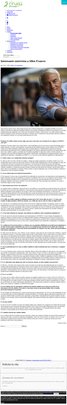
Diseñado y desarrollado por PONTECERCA (38, 360)
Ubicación (9, 52)
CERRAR (64, 2)
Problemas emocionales (16, 46)
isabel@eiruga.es (13, 15)
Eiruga (8, 28)
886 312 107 (11, 13)
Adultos (9, 31)
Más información (48, 393)
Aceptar (56, 393)
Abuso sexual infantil (16, 38)
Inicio (8, 27)
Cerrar (2, 403)
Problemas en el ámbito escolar (18, 42)
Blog (12, 65)
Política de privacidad (10, 357)
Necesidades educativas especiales (19, 47)
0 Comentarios (19, 65)
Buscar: (3, 326)
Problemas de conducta (16, 44)
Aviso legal (7, 355)
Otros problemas (14, 39)
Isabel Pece (10, 30)
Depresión (13, 36)
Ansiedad (13, 35)
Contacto (9, 50)
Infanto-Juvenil (11, 41)
